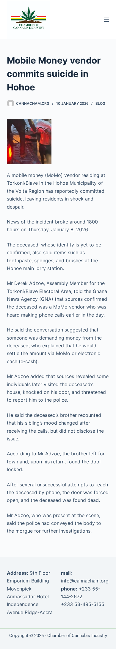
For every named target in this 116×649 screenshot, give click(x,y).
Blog (100, 103)
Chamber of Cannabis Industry (77, 635)
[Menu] (106, 19)
